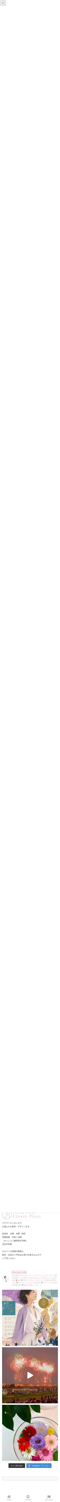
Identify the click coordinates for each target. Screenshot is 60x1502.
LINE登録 (28, 1499)
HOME (9, 1499)
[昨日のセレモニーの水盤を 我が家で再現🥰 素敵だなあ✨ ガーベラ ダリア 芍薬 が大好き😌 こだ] (30, 1433)
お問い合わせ (49, 1499)
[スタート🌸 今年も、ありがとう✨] (30, 1375)
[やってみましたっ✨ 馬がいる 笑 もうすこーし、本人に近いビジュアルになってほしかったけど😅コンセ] (30, 1318)
